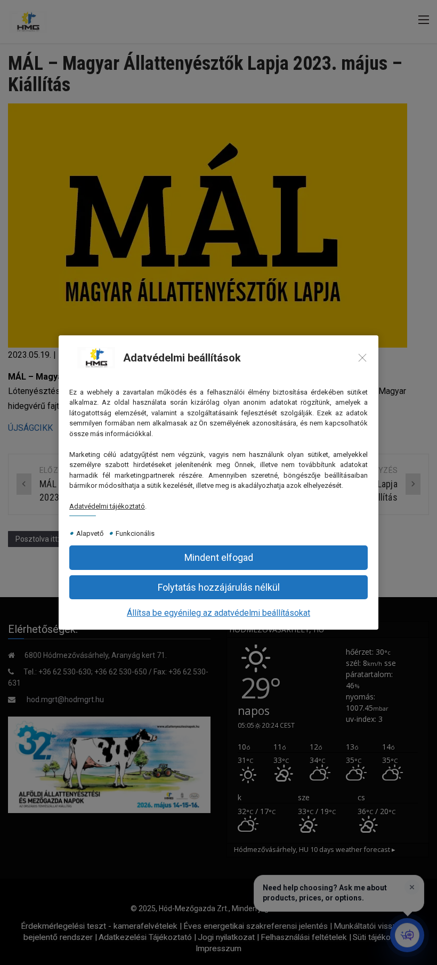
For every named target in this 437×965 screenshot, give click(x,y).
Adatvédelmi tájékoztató (107, 506)
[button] (218, 587)
